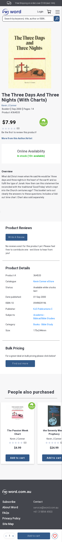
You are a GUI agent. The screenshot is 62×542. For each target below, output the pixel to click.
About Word (10, 507)
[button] (5, 535)
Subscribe (8, 501)
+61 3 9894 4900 (42, 511)
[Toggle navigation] (57, 12)
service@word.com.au (45, 507)
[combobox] (28, 19)
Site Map (8, 524)
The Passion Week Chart (17, 432)
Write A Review (16, 237)
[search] (57, 19)
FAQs (5, 512)
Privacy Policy (11, 518)
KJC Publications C (42, 309)
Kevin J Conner (9, 105)
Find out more (20, 363)
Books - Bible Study (43, 324)
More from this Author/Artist (17, 138)
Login (40, 11)
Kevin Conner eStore (43, 281)
